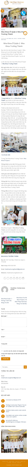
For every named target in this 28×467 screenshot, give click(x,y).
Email (3, 336)
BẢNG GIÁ (23, 461)
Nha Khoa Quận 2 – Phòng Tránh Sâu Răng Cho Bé (7, 300)
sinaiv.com (19, 465)
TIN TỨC (3, 29)
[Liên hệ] (23, 12)
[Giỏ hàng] (26, 2)
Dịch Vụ (17, 461)
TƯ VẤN (9, 462)
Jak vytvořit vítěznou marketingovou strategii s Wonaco (16, 421)
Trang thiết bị (5, 98)
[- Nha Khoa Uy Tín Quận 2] (14, 3)
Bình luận (4, 316)
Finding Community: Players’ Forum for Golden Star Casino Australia (16, 405)
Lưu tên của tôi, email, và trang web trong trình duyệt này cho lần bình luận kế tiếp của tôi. (14, 353)
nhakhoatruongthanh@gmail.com (15, 269)
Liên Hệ (19, 462)
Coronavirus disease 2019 (13, 400)
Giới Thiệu (11, 461)
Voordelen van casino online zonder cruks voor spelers (16, 416)
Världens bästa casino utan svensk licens (16, 410)
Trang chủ (5, 461)
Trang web (4, 344)
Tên (2, 329)
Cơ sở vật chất (5, 155)
